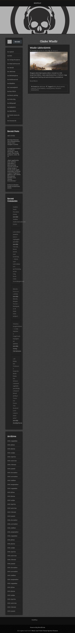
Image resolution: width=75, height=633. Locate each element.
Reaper (55, 51)
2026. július (11, 445)
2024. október (11, 528)
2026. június (11, 449)
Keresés (17, 42)
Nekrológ (12, 99)
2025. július (11, 492)
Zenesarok (12, 121)
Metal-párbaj (13, 95)
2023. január (11, 611)
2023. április (11, 599)
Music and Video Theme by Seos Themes (45, 631)
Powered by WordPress (37, 627)
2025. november (12, 476)
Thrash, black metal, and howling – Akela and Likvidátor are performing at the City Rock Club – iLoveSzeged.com (18, 264)
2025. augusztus (12, 488)
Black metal (61, 86)
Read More (34, 81)
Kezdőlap (37, 3)
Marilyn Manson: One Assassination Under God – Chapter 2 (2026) (13, 142)
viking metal (50, 88)
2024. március (11, 556)
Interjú (11, 67)
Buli (10, 56)
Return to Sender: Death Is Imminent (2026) (13, 186)
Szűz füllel (12, 111)
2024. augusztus (12, 536)
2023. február (11, 607)
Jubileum (42, 86)
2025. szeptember (12, 484)
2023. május (11, 595)
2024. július (11, 540)
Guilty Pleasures (14, 60)
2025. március (11, 508)
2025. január (11, 516)
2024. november (12, 524)
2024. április (11, 552)
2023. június (11, 591)
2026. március (12, 461)
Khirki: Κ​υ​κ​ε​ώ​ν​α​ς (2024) (16, 291)
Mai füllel (12, 91)
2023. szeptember (12, 579)
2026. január (11, 468)
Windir (57, 88)
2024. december (12, 520)
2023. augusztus (12, 583)
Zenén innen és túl (13, 115)
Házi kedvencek (14, 64)
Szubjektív (12, 107)
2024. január (11, 563)
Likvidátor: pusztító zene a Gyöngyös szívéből (16, 237)
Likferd (33, 88)
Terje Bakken (41, 88)
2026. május (11, 453)
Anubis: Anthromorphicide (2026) (19, 221)
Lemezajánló (13, 87)
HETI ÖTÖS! (11, 136)
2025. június (11, 496)
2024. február (11, 559)
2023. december (12, 567)
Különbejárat (13, 75)
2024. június (11, 544)
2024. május (11, 548)
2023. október (11, 575)
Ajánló (11, 52)
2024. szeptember (12, 532)
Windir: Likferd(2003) (40, 47)
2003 (54, 86)
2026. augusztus (12, 441)
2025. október (11, 480)
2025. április (11, 504)
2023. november (12, 571)
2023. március (11, 603)
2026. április (11, 457)
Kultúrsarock (13, 79)
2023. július (11, 587)
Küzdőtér (12, 83)
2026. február (11, 464)
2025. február (11, 512)
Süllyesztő (12, 103)
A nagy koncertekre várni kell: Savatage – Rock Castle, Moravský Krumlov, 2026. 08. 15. (13, 152)
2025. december (12, 472)
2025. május (11, 500)
